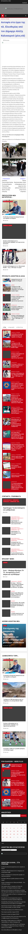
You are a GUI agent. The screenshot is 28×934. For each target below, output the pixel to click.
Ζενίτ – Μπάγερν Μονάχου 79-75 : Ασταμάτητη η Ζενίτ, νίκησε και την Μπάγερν (13, 572)
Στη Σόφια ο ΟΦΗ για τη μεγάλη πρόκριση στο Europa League (17, 308)
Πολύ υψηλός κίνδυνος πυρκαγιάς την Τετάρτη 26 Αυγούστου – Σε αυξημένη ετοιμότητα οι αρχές (17, 386)
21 (17, 834)
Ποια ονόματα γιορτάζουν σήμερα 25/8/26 (16, 467)
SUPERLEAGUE (14, 305)
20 (14, 834)
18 (6, 834)
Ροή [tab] (5, 327)
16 (24, 831)
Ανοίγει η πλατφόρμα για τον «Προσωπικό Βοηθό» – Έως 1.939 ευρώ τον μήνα (14, 266)
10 (3, 831)
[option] (14, 279)
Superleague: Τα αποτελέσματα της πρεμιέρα (16, 533)
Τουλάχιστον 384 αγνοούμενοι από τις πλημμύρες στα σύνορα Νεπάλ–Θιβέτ (17, 345)
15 (21, 831)
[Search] (26, 15)
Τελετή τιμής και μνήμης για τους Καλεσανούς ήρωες (17, 458)
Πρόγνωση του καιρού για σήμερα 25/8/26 (10, 914)
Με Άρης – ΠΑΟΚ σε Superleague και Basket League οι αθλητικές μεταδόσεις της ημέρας (17, 585)
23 (24, 834)
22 (21, 834)
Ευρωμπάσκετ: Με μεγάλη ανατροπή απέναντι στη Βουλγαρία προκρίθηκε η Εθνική (17, 605)
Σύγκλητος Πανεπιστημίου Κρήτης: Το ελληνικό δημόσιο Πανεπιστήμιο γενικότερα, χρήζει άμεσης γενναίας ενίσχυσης (7, 185)
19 (10, 834)
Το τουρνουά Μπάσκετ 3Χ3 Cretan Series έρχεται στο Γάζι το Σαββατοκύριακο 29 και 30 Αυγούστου (17, 486)
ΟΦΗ (18, 501)
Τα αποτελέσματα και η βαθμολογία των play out (17, 553)
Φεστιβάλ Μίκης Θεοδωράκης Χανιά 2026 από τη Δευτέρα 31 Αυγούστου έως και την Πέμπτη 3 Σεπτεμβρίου (17, 435)
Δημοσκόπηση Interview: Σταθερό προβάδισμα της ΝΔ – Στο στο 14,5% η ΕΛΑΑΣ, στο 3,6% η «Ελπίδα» (17, 447)
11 (6, 831)
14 (17, 831)
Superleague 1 (6, 501)
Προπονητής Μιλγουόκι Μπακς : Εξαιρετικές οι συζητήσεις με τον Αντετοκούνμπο (17, 595)
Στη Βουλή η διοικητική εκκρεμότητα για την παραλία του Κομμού (17, 279)
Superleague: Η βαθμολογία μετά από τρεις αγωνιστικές (16, 522)
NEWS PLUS (3, 18)
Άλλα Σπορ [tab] (20, 327)
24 (3, 837)
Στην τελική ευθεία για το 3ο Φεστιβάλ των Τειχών (11, 929)
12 (10, 831)
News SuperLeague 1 (7, 500)
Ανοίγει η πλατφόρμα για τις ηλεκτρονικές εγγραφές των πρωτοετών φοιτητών (14, 242)
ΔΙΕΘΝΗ (12, 285)
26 (10, 837)
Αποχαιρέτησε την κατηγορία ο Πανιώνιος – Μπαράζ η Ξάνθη (17, 544)
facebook (24, 2)
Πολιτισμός (18, 431)
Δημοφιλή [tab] (11, 327)
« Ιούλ (2, 843)
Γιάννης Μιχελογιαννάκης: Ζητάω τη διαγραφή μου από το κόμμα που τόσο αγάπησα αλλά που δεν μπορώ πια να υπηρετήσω (20, 185)
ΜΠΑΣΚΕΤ (5, 562)
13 (14, 831)
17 (3, 834)
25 (6, 837)
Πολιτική (10, 201)
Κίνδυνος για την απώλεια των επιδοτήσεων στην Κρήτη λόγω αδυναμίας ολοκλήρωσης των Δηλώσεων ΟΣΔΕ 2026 (18, 803)
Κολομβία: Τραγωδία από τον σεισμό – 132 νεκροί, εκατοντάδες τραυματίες (13, 637)
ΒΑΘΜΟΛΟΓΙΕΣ (13, 501)
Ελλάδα (7, 18)
